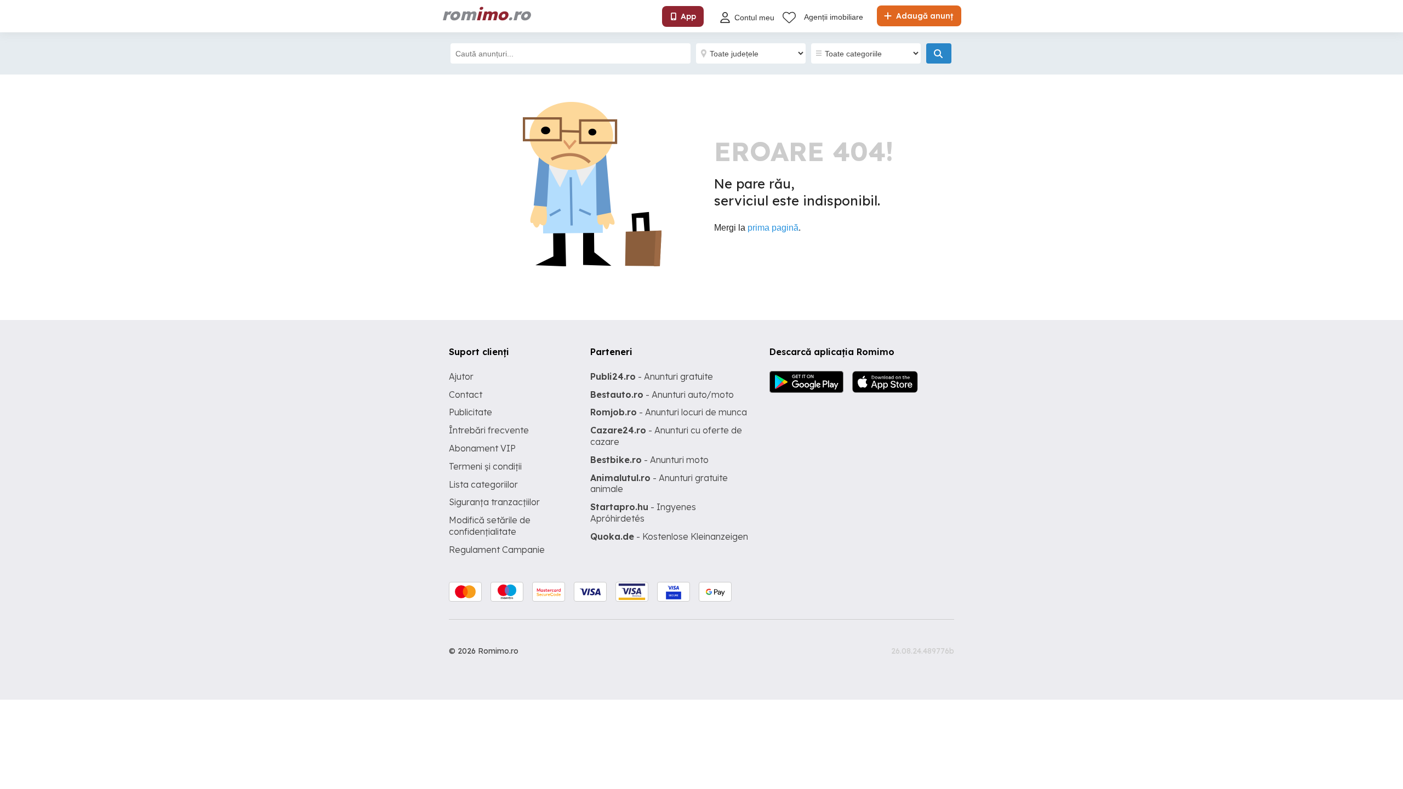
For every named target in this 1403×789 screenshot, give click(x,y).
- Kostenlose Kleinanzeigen (669, 536)
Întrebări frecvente (489, 430)
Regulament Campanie (497, 549)
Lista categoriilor (483, 484)
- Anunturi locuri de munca (668, 412)
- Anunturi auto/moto (662, 394)
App (688, 16)
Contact (465, 394)
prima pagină (773, 227)
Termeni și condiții (485, 466)
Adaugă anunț (923, 16)
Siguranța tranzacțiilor (494, 501)
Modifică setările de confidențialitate (490, 525)
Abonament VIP (482, 448)
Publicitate (470, 412)
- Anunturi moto (649, 459)
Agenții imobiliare (833, 17)
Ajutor (461, 376)
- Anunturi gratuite (651, 376)
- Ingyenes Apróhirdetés (643, 512)
